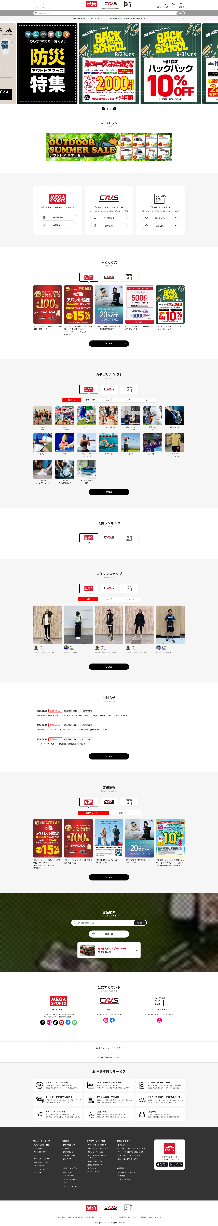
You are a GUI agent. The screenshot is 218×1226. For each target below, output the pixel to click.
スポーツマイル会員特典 (96, 1145)
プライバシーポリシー (106, 1217)
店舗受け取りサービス (96, 1161)
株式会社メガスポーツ (126, 1172)
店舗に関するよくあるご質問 (129, 1155)
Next (114, 108)
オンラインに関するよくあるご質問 (132, 1148)
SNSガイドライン (155, 1217)
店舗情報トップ (69, 1145)
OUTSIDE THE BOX (41, 1159)
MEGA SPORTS (40, 1152)
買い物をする (57, 217)
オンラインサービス (95, 1152)
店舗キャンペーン (70, 1155)
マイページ (38, 1148)
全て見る (109, 343)
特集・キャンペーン (42, 1162)
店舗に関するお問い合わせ (128, 1159)
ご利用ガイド (123, 1145)
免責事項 (142, 1217)
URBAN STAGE (68, 1175)
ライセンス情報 (124, 1179)
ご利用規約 (61, 1217)
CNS (36, 1155)
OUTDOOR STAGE (70, 1179)
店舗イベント (68, 1159)
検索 (180, 13)
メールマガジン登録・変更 (97, 1148)
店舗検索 (66, 1148)
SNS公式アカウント (95, 1171)
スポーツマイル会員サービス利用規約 (81, 1217)
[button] (34, 18)
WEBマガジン (39, 1165)
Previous (103, 108)
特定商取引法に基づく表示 (126, 1217)
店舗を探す (57, 225)
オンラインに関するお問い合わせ (131, 1152)
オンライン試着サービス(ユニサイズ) (96, 1156)
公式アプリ (91, 1168)
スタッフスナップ (41, 1169)
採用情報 (121, 1175)
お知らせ (37, 1172)
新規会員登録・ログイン (43, 1145)
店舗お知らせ (68, 1152)
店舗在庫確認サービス (96, 1164)
